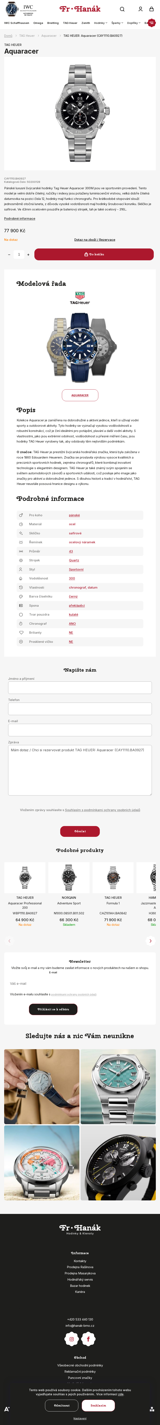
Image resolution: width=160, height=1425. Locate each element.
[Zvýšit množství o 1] (28, 255)
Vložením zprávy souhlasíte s (80, 810)
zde (121, 1394)
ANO (72, 624)
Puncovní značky (80, 1378)
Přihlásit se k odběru (53, 1009)
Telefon (14, 700)
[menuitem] (17, 23)
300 (72, 578)
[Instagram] (71, 1337)
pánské (74, 515)
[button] (150, 941)
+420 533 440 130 (80, 1319)
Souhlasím (98, 1405)
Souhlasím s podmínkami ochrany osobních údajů (102, 810)
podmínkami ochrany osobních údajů (73, 994)
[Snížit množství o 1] (9, 255)
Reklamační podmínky (80, 1371)
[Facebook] (88, 1337)
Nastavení (80, 1418)
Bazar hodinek (80, 1286)
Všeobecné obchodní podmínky (80, 1365)
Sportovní (76, 569)
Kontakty (80, 1261)
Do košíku (96, 254)
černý (73, 596)
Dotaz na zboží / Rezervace (94, 240)
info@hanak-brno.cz (80, 1326)
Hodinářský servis (80, 1279)
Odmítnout (62, 1405)
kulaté (73, 614)
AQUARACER (80, 395)
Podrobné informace (19, 218)
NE (71, 632)
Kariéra (80, 1292)
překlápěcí (77, 605)
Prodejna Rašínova (80, 1267)
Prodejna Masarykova (80, 1273)
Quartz (74, 560)
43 (71, 551)
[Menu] (152, 23)
